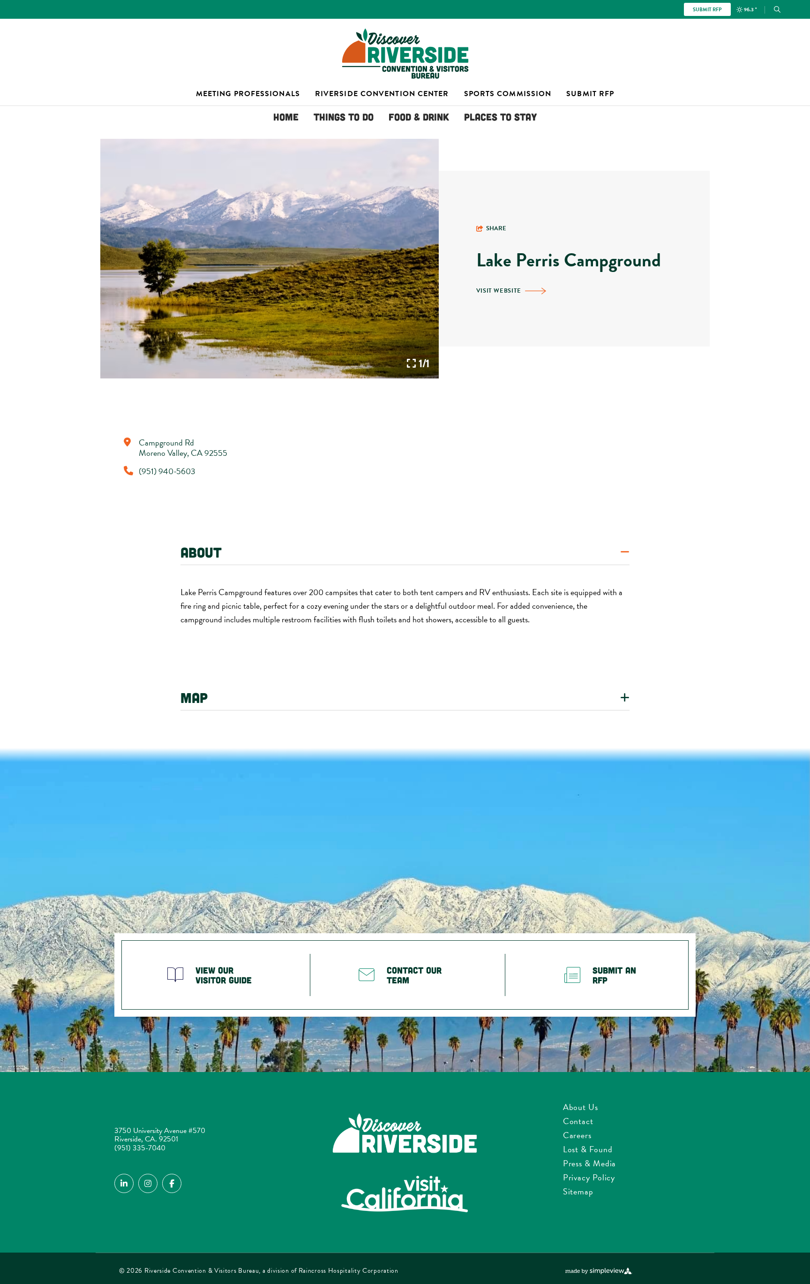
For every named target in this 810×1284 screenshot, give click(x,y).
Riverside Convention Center (382, 93)
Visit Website (498, 290)
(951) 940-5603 (167, 471)
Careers (577, 1135)
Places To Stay (500, 116)
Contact (578, 1121)
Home (286, 116)
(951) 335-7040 (139, 1148)
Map (194, 697)
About (201, 552)
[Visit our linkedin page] (124, 1183)
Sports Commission (508, 93)
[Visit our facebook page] (171, 1183)
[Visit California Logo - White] (404, 1194)
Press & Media (589, 1163)
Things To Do (344, 116)
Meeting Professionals (248, 93)
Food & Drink (419, 116)
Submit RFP (707, 10)
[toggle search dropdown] (777, 9)
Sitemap (578, 1191)
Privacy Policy (589, 1177)
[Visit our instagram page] (148, 1183)
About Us (580, 1107)
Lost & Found (588, 1149)
